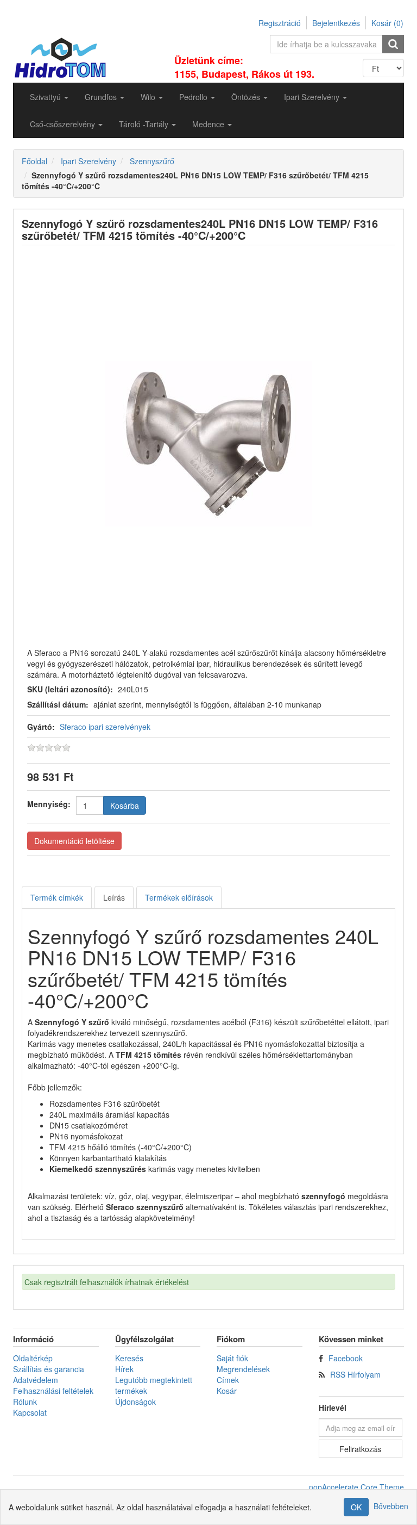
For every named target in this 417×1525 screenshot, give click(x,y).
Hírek (124, 1368)
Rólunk (25, 1401)
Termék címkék (56, 897)
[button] (49, 96)
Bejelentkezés (336, 22)
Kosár (227, 1390)
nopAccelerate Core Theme (356, 1486)
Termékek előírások (179, 897)
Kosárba (124, 805)
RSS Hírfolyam (355, 1374)
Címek (228, 1379)
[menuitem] (49, 96)
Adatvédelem (35, 1379)
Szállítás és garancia (48, 1368)
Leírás (114, 897)
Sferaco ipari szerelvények (105, 726)
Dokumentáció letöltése (74, 840)
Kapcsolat (30, 1412)
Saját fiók (232, 1358)
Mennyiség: (49, 803)
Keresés (129, 1358)
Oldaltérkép (33, 1358)
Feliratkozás (360, 1448)
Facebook (345, 1358)
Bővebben (391, 1506)
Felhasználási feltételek (53, 1390)
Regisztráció (279, 22)
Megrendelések (243, 1368)
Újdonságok (135, 1401)
